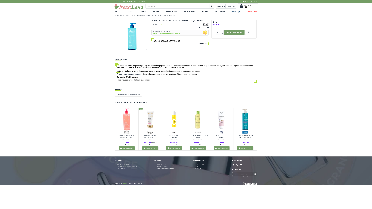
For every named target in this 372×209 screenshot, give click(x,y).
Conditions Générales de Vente (127, 166)
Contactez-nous (132, 1)
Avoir (196, 166)
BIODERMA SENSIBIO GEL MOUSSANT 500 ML (126, 136)
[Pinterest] (208, 28)
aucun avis (159, 28)
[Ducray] (245, 132)
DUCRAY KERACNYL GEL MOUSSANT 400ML (245, 136)
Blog (124, 1)
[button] (118, 12)
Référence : (155, 24)
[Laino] (221, 132)
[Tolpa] (174, 132)
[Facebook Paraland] (115, 1)
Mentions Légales (123, 164)
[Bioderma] (127, 132)
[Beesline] (150, 132)
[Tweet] (203, 28)
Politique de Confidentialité (165, 168)
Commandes (199, 164)
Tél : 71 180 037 (142, 1)
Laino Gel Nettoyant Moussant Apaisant (221, 136)
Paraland (126, 183)
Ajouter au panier (236, 32)
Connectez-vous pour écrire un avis (128, 94)
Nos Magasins (121, 168)
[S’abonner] (255, 174)
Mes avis (198, 168)
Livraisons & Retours (162, 166)
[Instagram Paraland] (118, 1)
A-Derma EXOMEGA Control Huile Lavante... (197, 136)
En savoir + (203, 43)
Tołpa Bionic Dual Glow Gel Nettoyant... (174, 136)
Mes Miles (245, 1)
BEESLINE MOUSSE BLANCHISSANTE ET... (150, 136)
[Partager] (199, 28)
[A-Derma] (198, 132)
